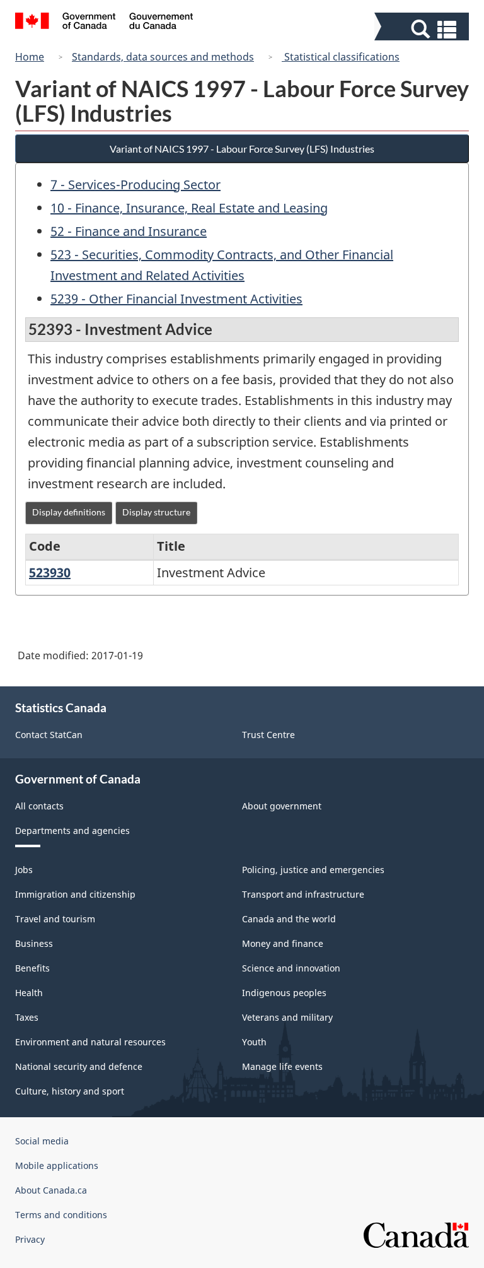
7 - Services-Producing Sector (135, 184)
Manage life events (282, 1066)
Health (29, 993)
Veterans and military (287, 1017)
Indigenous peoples (284, 993)
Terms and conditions (61, 1215)
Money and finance (282, 943)
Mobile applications (56, 1165)
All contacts (39, 806)
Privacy (30, 1239)
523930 (50, 572)
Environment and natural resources (90, 1042)
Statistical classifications (341, 57)
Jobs (24, 870)
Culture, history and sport (69, 1091)
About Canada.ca (51, 1190)
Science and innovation (291, 968)
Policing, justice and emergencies (313, 870)
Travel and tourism (55, 919)
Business (34, 943)
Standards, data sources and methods (163, 57)
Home (29, 57)
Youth (254, 1042)
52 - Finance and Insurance (128, 231)
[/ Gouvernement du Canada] (104, 23)
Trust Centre (268, 735)
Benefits (32, 968)
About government (281, 806)
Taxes (26, 1017)
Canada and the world (289, 919)
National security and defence (78, 1066)
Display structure (156, 512)
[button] (423, 29)
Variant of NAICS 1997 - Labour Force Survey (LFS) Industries (242, 149)
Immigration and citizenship (75, 894)
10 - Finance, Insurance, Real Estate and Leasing (189, 207)
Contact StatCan (49, 735)
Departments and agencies (72, 831)
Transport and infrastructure (303, 894)
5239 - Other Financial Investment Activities (176, 298)
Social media (42, 1141)
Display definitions (68, 512)
